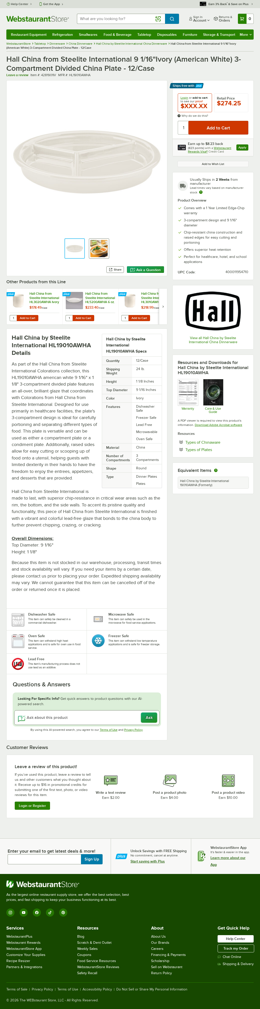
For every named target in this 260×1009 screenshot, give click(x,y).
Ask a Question (148, 270)
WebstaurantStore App (24, 949)
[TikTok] (50, 912)
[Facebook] (37, 912)
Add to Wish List (213, 164)
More (244, 34)
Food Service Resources (96, 961)
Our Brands (160, 943)
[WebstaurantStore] (69, 884)
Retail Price (226, 98)
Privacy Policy (133, 730)
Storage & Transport (219, 34)
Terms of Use (109, 730)
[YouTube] (24, 912)
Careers (157, 949)
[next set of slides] (163, 306)
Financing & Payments (168, 955)
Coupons (84, 955)
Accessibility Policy (97, 989)
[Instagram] (10, 912)
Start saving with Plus (148, 861)
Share (118, 269)
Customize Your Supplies (25, 955)
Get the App (51, 4)
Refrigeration (62, 34)
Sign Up (92, 859)
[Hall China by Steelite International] (213, 311)
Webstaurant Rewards (23, 943)
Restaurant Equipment (28, 34)
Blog (80, 936)
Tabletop (144, 34)
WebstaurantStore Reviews (98, 967)
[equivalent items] (215, 470)
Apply (243, 148)
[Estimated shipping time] (200, 192)
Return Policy (161, 973)
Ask (149, 717)
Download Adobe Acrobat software (218, 425)
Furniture (190, 34)
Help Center (19, 4)
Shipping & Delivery (238, 964)
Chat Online (232, 957)
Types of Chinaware (216, 442)
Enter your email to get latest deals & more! (51, 851)
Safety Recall (87, 973)
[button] (74, 248)
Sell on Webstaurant (166, 967)
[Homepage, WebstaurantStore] (37, 19)
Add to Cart (27, 318)
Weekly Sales (87, 949)
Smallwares (88, 34)
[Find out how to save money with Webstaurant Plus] (11, 294)
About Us (158, 936)
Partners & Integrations (24, 967)
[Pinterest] (63, 912)
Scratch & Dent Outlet (94, 943)
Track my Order (235, 948)
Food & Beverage (118, 34)
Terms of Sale (16, 989)
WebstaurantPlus (19, 936)
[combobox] (121, 19)
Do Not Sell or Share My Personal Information (151, 989)
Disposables (167, 34)
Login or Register (32, 806)
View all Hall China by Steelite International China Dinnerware (213, 340)
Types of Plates (214, 449)
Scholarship (160, 961)
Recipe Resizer (18, 961)
